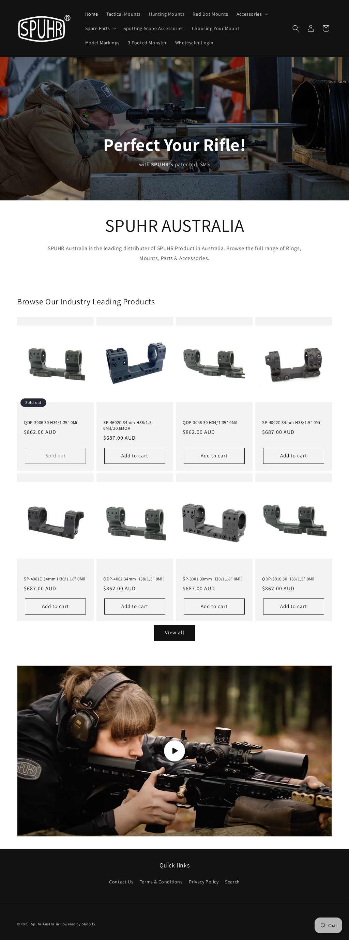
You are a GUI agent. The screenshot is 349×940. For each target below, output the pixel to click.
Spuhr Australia (45, 924)
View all (174, 632)
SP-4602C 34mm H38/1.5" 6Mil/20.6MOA (128, 425)
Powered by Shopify (77, 924)
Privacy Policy (203, 882)
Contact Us (121, 882)
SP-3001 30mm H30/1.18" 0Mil (212, 579)
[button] (251, 14)
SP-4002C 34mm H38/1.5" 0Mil (291, 422)
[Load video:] (174, 751)
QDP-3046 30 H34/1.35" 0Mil (210, 422)
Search (232, 882)
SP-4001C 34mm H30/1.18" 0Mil (55, 579)
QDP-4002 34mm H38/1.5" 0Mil (133, 579)
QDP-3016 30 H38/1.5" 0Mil (288, 579)
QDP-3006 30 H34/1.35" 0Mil (51, 422)
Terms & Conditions (161, 882)
